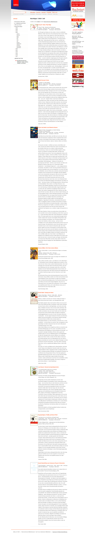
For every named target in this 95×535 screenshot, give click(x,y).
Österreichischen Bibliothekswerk (50, 21)
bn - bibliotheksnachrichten (20, 23)
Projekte (49, 12)
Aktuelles (32, 12)
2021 (17, 50)
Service (38, 12)
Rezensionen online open (19, 21)
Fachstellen (32, 14)
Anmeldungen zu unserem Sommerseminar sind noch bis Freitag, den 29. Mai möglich (77, 52)
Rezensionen (38, 14)
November (19, 46)
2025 (17, 29)
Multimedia (50, 14)
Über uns (54, 12)
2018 (17, 54)
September (19, 43)
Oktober (18, 45)
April (17, 37)
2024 (17, 30)
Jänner (18, 33)
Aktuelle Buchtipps (18, 26)
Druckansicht (16, 14)
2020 (17, 51)
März (18, 36)
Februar (18, 35)
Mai (17, 38)
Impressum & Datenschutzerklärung (59, 531)
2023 (17, 32)
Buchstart (44, 14)
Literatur (43, 12)
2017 (17, 56)
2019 (17, 53)
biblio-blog (55, 14)
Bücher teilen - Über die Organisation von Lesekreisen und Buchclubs (77, 37)
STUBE (38, 21)
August (18, 42)
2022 (17, 48)
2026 (17, 27)
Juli (17, 41)
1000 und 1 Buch (18, 24)
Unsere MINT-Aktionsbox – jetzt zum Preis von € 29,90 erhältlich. (78, 42)
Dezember (19, 47)
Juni (17, 40)
